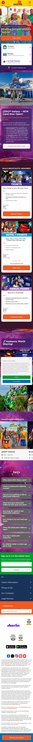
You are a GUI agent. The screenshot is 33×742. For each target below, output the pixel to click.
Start (2, 576)
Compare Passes (16, 317)
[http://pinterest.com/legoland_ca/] (20, 656)
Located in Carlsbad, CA (18, 68)
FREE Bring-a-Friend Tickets (12, 301)
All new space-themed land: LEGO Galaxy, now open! (16, 197)
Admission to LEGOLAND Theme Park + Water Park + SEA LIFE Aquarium (17, 298)
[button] (15, 42)
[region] (16, 371)
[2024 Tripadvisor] (13, 638)
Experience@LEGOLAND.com (10, 708)
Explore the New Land (16, 146)
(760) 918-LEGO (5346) (25, 707)
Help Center (14, 707)
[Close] (30, 359)
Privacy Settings (16, 381)
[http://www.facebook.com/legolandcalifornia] (8, 656)
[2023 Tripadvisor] (29, 622)
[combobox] (16, 611)
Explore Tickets (16, 214)
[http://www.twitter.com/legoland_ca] (12, 656)
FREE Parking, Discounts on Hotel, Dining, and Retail (17, 303)
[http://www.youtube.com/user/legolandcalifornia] (24, 656)
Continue (16, 377)
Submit (16, 570)
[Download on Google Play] (21, 646)
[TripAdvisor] (21, 638)
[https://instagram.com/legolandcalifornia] (16, 656)
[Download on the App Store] (10, 646)
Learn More (16, 38)
